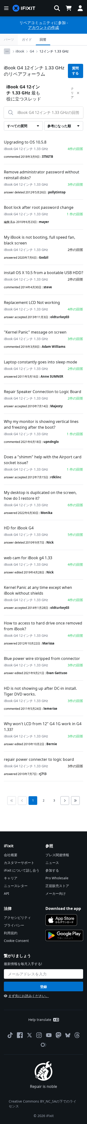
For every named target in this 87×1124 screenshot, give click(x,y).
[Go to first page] (11, 800)
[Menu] (6, 8)
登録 (43, 986)
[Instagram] (39, 1035)
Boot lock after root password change (38, 207)
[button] (57, 8)
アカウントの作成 (43, 27)
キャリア (10, 878)
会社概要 (10, 855)
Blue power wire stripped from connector (42, 658)
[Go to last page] (75, 800)
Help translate (39, 1019)
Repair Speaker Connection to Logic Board (42, 391)
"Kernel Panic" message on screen (35, 332)
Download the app (63, 908)
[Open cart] (68, 8)
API (6, 893)
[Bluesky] (67, 1035)
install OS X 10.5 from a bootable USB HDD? (43, 272)
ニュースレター (16, 885)
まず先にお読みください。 (28, 995)
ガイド (27, 39)
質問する (75, 70)
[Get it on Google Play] (64, 935)
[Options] (7, 51)
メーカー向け (55, 893)
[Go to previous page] (22, 800)
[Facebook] (20, 1035)
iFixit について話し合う (21, 870)
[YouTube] (49, 1035)
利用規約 (10, 933)
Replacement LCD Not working (32, 302)
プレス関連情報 (57, 855)
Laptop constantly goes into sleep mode (40, 362)
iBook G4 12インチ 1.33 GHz (26, 148)
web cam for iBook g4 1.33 (28, 557)
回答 (43, 39)
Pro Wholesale (56, 878)
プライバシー (14, 925)
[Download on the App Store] (61, 920)
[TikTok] (10, 1035)
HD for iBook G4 (19, 528)
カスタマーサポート (19, 862)
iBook (19, 51)
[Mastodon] (58, 1035)
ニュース (52, 862)
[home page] (24, 8)
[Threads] (77, 1035)
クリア (72, 92)
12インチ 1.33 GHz (54, 51)
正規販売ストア (57, 885)
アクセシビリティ (17, 917)
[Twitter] (29, 1035)
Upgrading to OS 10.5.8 (25, 142)
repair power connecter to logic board (39, 759)
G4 (32, 51)
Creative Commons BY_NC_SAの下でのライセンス (42, 1103)
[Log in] (80, 8)
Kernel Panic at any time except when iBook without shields (38, 590)
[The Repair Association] (43, 1045)
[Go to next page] (64, 800)
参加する (52, 870)
